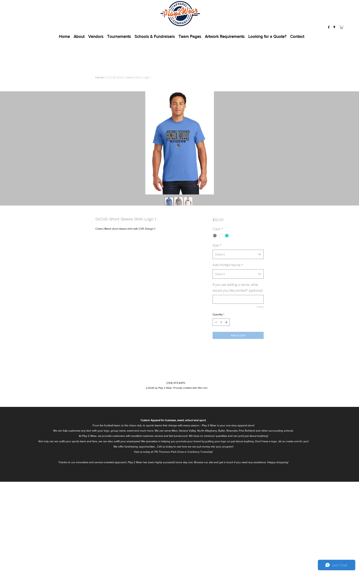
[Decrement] (215, 322)
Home (99, 77)
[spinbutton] (221, 322)
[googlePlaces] (334, 27)
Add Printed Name (228, 265)
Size (217, 245)
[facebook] (329, 27)
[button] (342, 27)
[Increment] (226, 322)
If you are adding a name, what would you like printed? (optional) (238, 288)
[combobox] (238, 254)
